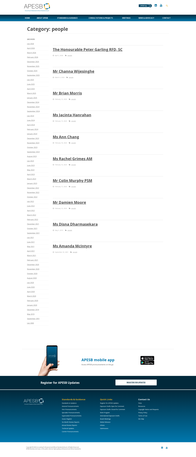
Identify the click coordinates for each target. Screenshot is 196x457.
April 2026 (31, 48)
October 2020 (32, 273)
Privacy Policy (142, 413)
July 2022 (30, 201)
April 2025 (31, 89)
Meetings (126, 18)
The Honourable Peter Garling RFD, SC (87, 49)
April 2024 (31, 125)
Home (27, 18)
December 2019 (33, 310)
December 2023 (33, 138)
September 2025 (33, 75)
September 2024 (33, 111)
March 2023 (31, 179)
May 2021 (30, 246)
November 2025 (33, 66)
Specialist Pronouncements (71, 413)
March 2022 (31, 215)
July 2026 (30, 44)
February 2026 (32, 57)
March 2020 (31, 296)
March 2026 (31, 53)
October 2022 (32, 197)
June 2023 (31, 165)
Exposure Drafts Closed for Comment (112, 409)
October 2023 (32, 147)
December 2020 (33, 264)
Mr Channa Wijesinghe (73, 71)
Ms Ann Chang (66, 136)
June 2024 (31, 120)
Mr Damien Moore (69, 202)
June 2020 (31, 287)
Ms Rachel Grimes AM (72, 158)
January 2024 (32, 134)
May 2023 (30, 170)
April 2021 (31, 251)
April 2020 (31, 292)
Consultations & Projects (101, 18)
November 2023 (33, 143)
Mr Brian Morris (67, 93)
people (70, 55)
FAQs (140, 403)
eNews (102, 425)
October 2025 (32, 71)
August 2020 (32, 278)
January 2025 (32, 98)
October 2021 (32, 228)
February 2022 (32, 219)
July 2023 (30, 161)
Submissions (104, 428)
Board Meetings (105, 419)
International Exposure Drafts (110, 416)
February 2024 (32, 129)
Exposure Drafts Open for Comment (112, 406)
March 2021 (31, 255)
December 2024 (33, 102)
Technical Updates (68, 428)
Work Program (105, 413)
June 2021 (31, 242)
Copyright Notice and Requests (148, 409)
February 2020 (32, 300)
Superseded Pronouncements (71, 416)
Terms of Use (142, 416)
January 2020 (32, 305)
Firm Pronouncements (69, 409)
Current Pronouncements (70, 432)
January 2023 (32, 183)
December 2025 (33, 62)
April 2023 (31, 174)
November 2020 (33, 269)
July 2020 (30, 283)
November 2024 (33, 107)
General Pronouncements (70, 406)
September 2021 (33, 233)
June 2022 (31, 206)
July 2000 (30, 323)
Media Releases (105, 422)
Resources (141, 406)
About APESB (42, 18)
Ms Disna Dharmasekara (75, 224)
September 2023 (33, 152)
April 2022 (31, 210)
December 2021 (33, 224)
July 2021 (30, 237)
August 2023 (32, 156)
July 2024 (30, 116)
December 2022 (33, 188)
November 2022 (33, 192)
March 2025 (31, 93)
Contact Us (144, 399)
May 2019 (30, 314)
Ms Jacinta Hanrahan (72, 114)
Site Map (141, 419)
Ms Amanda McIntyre (72, 245)
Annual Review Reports (69, 425)
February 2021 (32, 260)
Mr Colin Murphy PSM (72, 180)
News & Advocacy (146, 18)
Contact (166, 18)
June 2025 (31, 84)
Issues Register (67, 419)
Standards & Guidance (67, 18)
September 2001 (33, 319)
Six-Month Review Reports (70, 422)
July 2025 (30, 80)
